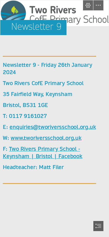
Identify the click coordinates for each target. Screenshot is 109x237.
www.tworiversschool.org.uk (46, 138)
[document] (54, 118)
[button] (88, 5)
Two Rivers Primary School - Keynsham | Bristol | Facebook (42, 152)
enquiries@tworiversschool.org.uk (53, 127)
